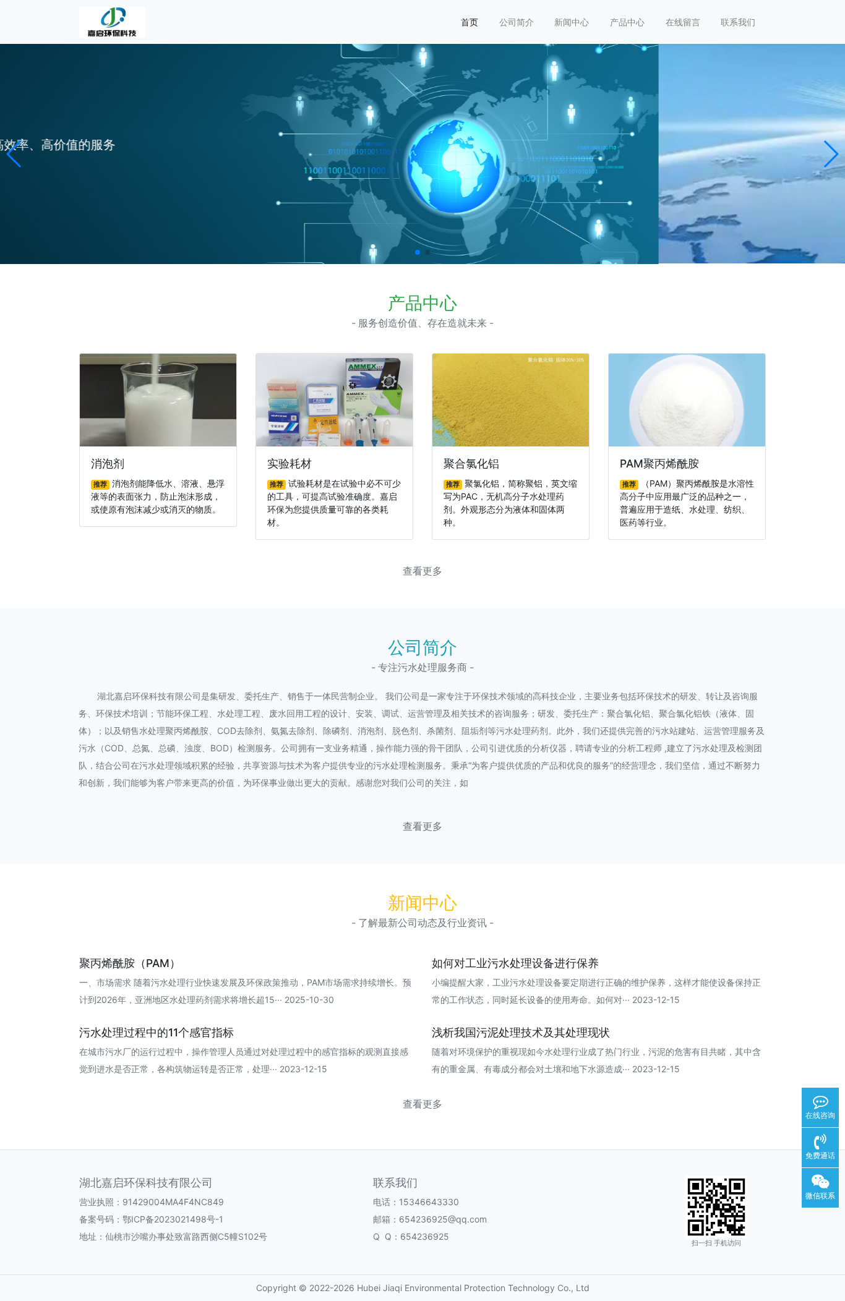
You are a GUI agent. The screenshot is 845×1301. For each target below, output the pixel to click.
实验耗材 (289, 463)
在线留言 (683, 22)
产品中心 (627, 22)
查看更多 (422, 571)
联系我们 (738, 22)
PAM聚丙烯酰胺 (659, 463)
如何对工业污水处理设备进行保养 (515, 963)
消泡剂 (107, 463)
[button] (14, 154)
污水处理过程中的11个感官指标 (156, 1032)
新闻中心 (571, 22)
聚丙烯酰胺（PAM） (130, 963)
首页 (469, 22)
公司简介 (516, 22)
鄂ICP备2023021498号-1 (172, 1219)
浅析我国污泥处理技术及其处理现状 (521, 1032)
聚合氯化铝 (471, 463)
